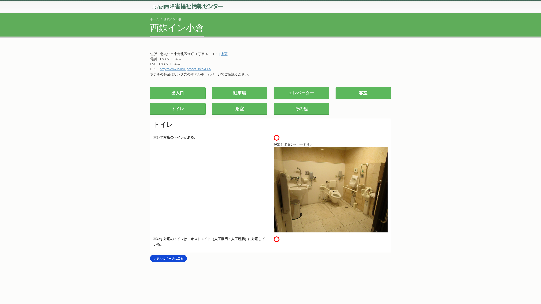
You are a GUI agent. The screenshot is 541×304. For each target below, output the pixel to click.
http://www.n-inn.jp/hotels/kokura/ (185, 69)
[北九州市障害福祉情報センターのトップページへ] (187, 5)
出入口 (177, 93)
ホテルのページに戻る (168, 258)
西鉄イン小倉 (173, 19)
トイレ (177, 108)
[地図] (223, 54)
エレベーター (301, 93)
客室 (363, 93)
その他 (301, 108)
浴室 (239, 108)
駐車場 (239, 93)
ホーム (154, 19)
